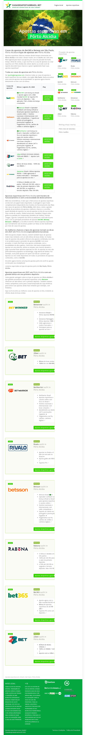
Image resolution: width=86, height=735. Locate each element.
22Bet (20, 158)
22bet (19, 154)
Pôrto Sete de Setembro (67, 129)
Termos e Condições (58, 730)
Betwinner (20, 171)
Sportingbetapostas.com (16, 75)
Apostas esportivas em (12, 677)
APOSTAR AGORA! (47, 98)
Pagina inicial (58, 5)
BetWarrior (23, 131)
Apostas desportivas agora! (44, 337)
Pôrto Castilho (63, 132)
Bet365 (21, 93)
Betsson (22, 108)
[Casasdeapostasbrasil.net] (23, 5)
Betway (46, 220)
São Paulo (28, 677)
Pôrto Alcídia (39, 307)
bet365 (40, 220)
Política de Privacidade (73, 730)
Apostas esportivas (72, 5)
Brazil (22, 677)
